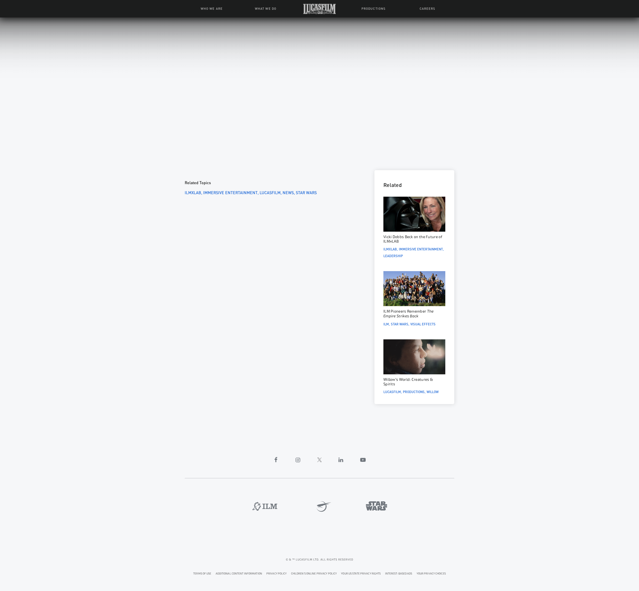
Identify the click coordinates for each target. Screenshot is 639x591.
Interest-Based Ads (398, 573)
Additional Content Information (239, 573)
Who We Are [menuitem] (211, 8)
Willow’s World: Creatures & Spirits (408, 381)
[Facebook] (276, 460)
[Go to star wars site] (376, 506)
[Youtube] (363, 460)
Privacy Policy (276, 573)
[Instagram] (298, 460)
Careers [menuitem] (427, 8)
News (288, 192)
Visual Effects (423, 323)
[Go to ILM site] (265, 506)
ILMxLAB (193, 192)
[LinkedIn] (341, 460)
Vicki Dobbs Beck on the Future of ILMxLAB (412, 239)
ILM (386, 323)
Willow (433, 391)
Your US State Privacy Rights (361, 573)
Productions (414, 391)
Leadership (393, 255)
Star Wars (306, 192)
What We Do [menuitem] (265, 8)
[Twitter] (319, 460)
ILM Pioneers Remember (408, 313)
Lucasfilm (270, 192)
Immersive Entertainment (230, 192)
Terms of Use (202, 573)
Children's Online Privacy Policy (314, 573)
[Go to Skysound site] (322, 506)
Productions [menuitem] (373, 8)
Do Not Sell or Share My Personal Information (431, 573)
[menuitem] (319, 8)
